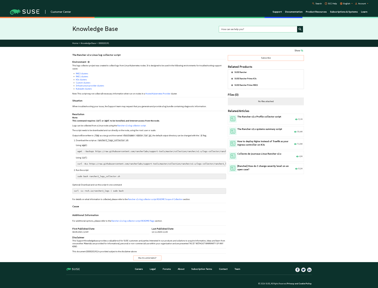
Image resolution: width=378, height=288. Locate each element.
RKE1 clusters (82, 76)
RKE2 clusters (82, 73)
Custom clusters (83, 83)
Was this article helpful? (147, 258)
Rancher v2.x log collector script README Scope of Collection (155, 199)
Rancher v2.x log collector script (131, 125)
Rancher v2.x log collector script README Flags (132, 221)
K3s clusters (81, 79)
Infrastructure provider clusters (90, 85)
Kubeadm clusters (84, 89)
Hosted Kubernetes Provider (157, 93)
